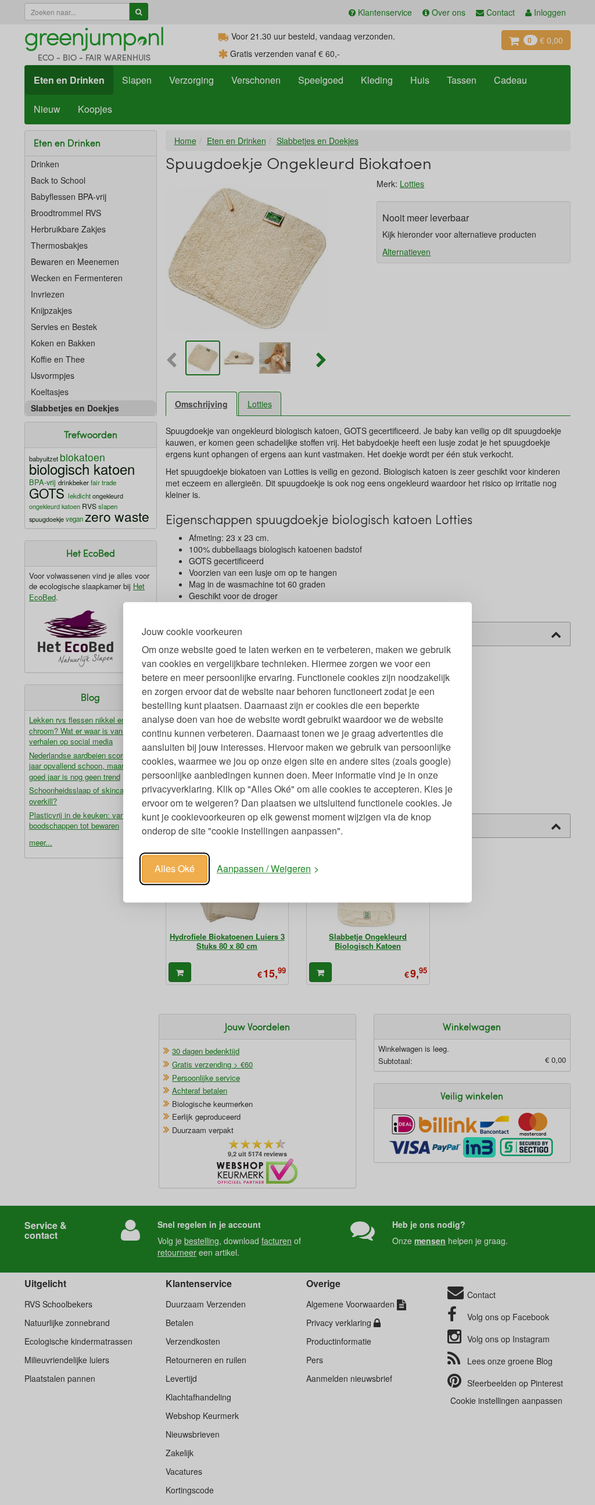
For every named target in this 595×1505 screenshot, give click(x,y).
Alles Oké (175, 868)
